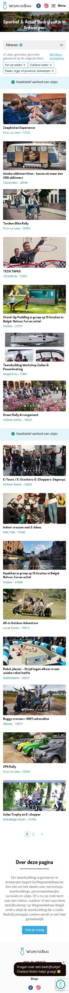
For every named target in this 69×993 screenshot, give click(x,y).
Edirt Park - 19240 (14, 532)
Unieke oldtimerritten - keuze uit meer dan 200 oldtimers (33, 175)
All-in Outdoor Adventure (20, 623)
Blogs (34, 979)
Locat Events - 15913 (16, 628)
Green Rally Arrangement (21, 415)
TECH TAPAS (12, 271)
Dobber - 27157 (13, 326)
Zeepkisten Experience (19, 128)
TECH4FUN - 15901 (15, 276)
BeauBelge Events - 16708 (19, 819)
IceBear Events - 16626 (17, 484)
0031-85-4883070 (34, 962)
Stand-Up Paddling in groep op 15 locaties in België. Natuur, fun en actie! (33, 319)
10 (41, 614)
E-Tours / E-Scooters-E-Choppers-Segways (34, 479)
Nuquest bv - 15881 (15, 374)
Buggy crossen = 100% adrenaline (26, 719)
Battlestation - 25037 (16, 678)
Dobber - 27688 (13, 582)
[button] (34, 45)
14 (52, 614)
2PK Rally (9, 766)
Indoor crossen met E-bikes (22, 527)
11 (44, 614)
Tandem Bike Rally (16, 223)
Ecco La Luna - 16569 (16, 228)
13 (49, 614)
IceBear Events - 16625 (17, 420)
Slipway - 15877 (12, 723)
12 (46, 614)
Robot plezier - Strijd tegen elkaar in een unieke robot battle (31, 671)
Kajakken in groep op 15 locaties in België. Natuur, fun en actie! (31, 575)
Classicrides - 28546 (15, 182)
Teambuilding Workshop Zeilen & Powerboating (26, 367)
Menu (62, 5)
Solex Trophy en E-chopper (22, 814)
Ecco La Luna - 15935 (16, 771)
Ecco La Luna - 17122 (16, 132)
